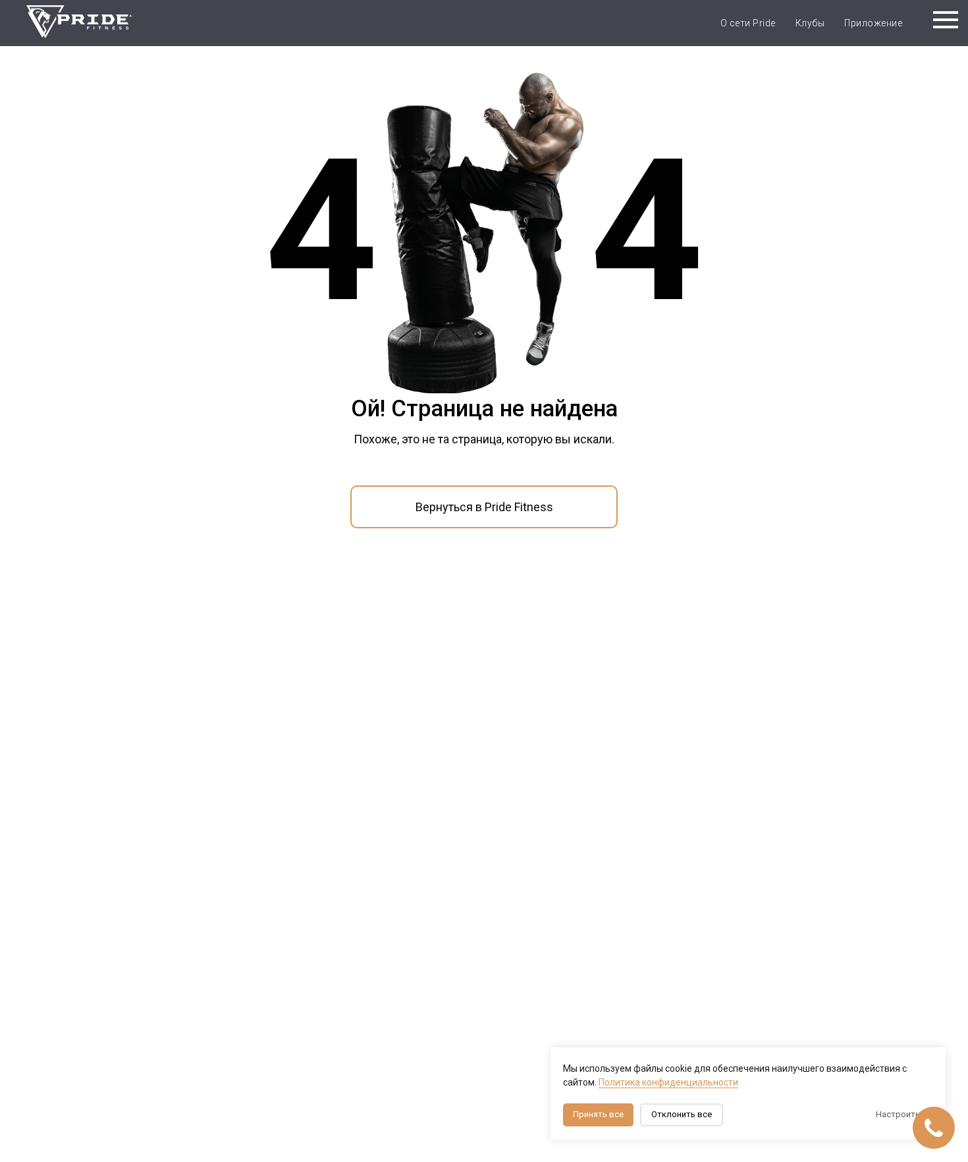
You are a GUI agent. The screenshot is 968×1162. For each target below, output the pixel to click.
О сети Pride (748, 23)
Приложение (873, 23)
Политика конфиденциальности (668, 1082)
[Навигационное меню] (945, 19)
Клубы (810, 23)
